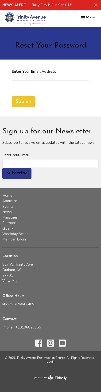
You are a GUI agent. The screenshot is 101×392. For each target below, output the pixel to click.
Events (8, 206)
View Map (10, 280)
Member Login (14, 239)
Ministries (10, 217)
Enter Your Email (15, 155)
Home (7, 195)
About (7, 201)
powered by (48, 381)
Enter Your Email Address (34, 71)
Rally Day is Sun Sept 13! (52, 5)
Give (6, 228)
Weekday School (16, 234)
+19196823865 (28, 327)
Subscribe (17, 173)
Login (50, 362)
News (7, 212)
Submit (24, 101)
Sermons (9, 222)
